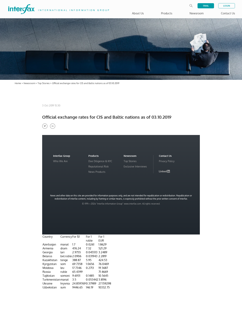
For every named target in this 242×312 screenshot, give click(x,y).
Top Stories (44, 83)
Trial (206, 5)
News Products (96, 171)
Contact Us (228, 13)
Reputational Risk (98, 166)
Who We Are (60, 161)
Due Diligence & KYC (100, 161)
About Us (138, 13)
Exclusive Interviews (135, 166)
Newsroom (30, 83)
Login (226, 5)
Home (18, 83)
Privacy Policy (167, 161)
